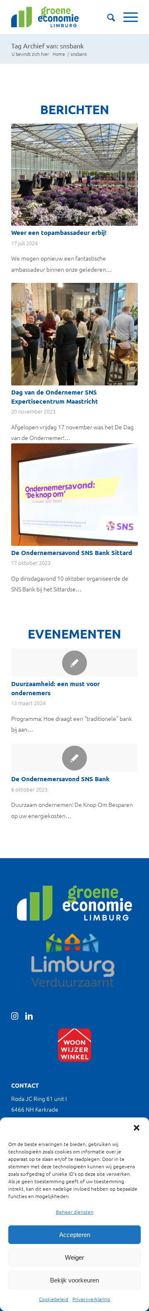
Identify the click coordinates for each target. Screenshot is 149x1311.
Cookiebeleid (53, 1299)
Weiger (74, 1257)
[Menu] (126, 16)
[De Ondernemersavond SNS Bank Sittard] (74, 494)
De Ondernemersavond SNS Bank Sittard (71, 552)
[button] (136, 1128)
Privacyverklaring (91, 1299)
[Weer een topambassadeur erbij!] (74, 175)
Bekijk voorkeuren (74, 1280)
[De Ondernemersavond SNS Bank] (74, 757)
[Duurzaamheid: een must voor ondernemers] (74, 662)
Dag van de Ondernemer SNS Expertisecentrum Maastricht (54, 396)
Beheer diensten (75, 1211)
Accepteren (74, 1234)
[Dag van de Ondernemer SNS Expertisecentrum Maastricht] (74, 334)
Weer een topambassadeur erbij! (58, 232)
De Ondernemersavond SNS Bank (60, 779)
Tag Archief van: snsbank (47, 45)
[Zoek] (107, 16)
